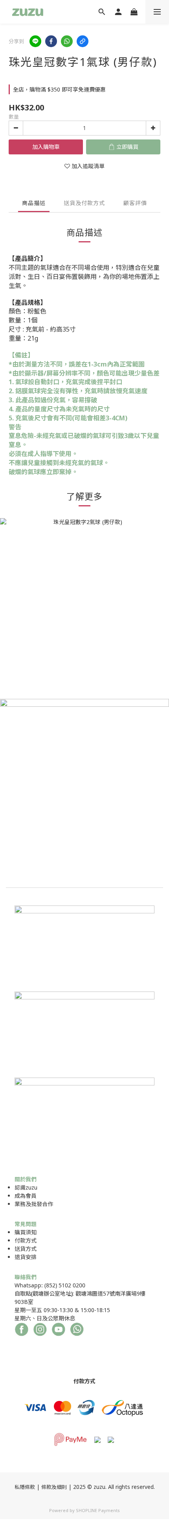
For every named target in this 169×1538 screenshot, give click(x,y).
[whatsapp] (67, 41)
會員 (31, 1195)
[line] (35, 41)
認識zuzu (26, 1187)
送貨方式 (26, 1248)
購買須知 (26, 1232)
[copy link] (82, 41)
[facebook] (51, 41)
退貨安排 (26, 1257)
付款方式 (26, 1240)
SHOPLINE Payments (98, 1510)
